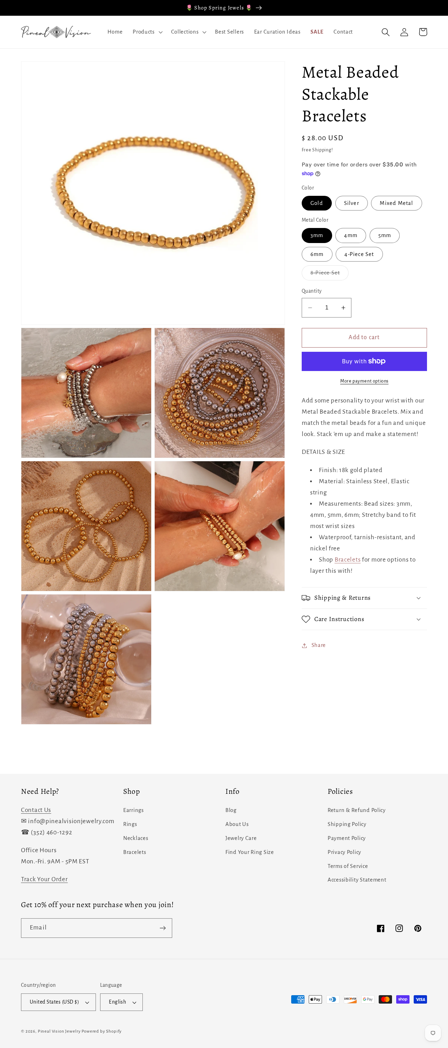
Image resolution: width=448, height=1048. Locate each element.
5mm (384, 235)
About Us (237, 824)
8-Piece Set (329, 275)
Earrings (133, 810)
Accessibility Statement (357, 880)
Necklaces (135, 838)
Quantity (312, 291)
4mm (350, 235)
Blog (231, 810)
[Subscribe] (162, 928)
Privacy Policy (344, 852)
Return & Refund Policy (357, 810)
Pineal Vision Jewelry (59, 1031)
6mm (317, 254)
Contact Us (36, 810)
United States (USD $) (54, 1002)
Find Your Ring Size (249, 852)
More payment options (364, 381)
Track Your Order (44, 879)
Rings (130, 824)
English (117, 1002)
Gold (316, 203)
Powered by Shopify (102, 1031)
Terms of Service (348, 866)
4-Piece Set (359, 254)
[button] (147, 32)
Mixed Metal (396, 203)
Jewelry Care (241, 838)
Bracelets (347, 559)
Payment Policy (347, 838)
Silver (351, 203)
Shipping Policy (347, 824)
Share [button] (319, 645)
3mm (316, 235)
